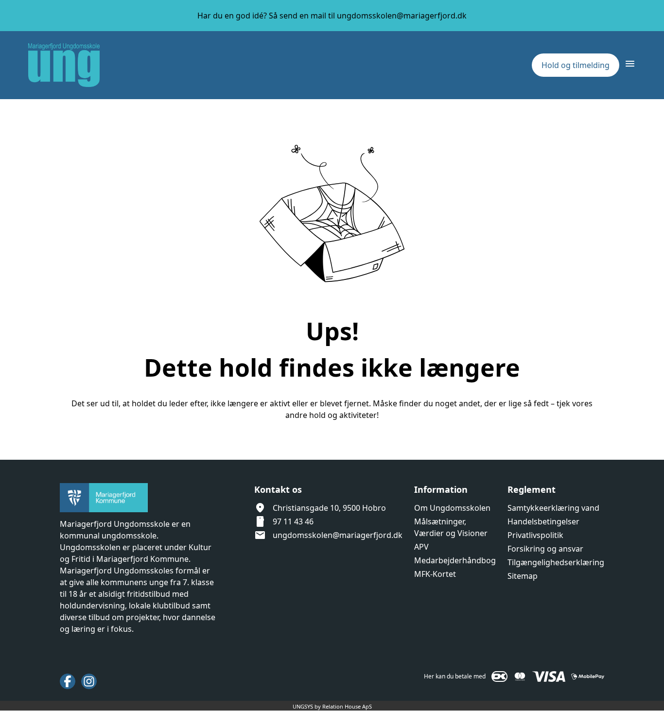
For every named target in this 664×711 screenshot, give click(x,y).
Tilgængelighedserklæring (555, 562)
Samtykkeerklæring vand (553, 508)
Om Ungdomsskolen (452, 508)
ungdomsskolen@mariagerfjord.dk (337, 535)
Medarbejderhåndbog (455, 560)
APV (421, 546)
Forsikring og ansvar (545, 548)
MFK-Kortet (435, 574)
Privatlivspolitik (535, 535)
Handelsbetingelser (543, 521)
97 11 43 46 (293, 521)
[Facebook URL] (67, 681)
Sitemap (522, 576)
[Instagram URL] (89, 681)
